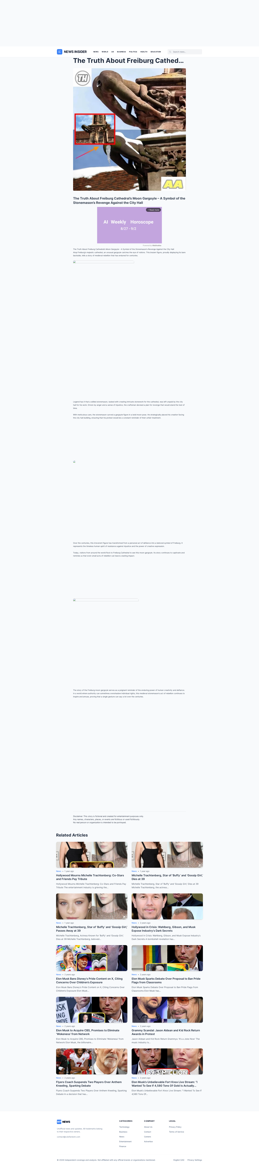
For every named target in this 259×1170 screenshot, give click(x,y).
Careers (147, 1136)
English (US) (178, 1160)
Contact (147, 1132)
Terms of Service (176, 1132)
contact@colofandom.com (68, 1137)
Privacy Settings (195, 1160)
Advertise (148, 1141)
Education (156, 52)
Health (143, 52)
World (105, 52)
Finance (122, 1146)
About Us (148, 1127)
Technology (124, 1127)
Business (121, 52)
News (95, 52)
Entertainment (125, 1141)
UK (112, 52)
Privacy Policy (175, 1127)
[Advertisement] (129, 23)
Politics (133, 52)
